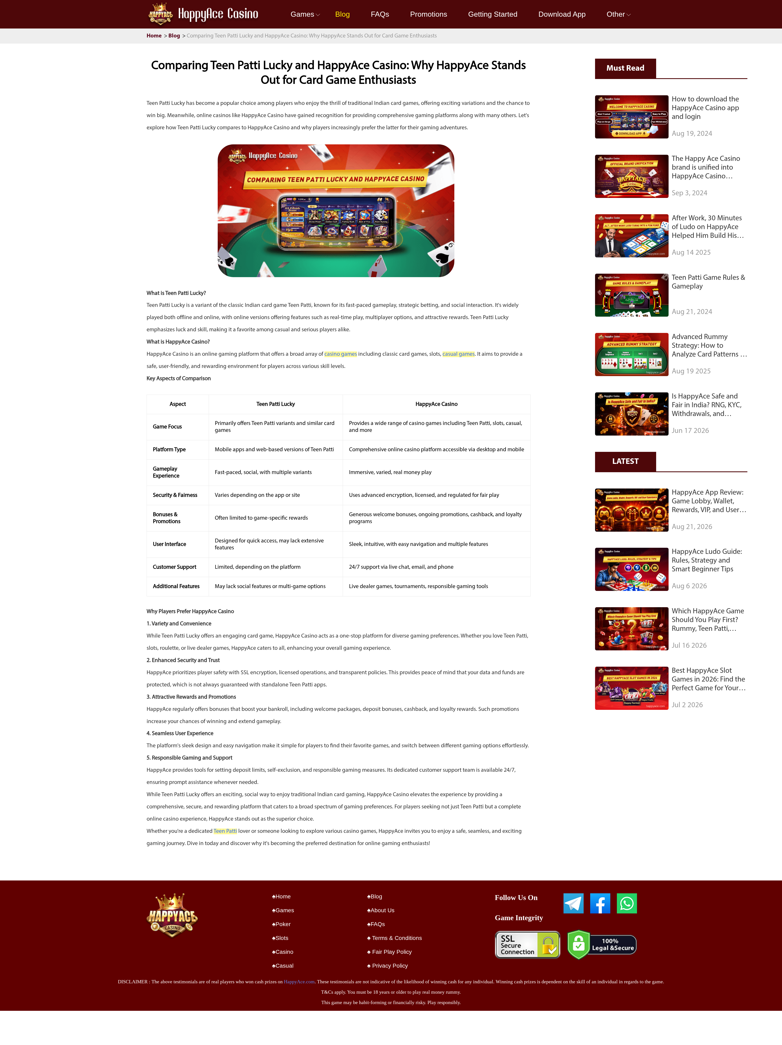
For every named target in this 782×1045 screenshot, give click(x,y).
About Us (382, 910)
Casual (284, 966)
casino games (340, 354)
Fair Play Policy (391, 952)
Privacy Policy (389, 966)
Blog (342, 14)
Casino (284, 952)
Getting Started (492, 14)
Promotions (428, 14)
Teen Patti (225, 831)
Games (302, 14)
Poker (283, 924)
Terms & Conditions (396, 938)
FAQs (380, 14)
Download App (562, 14)
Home (155, 36)
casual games (459, 354)
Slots (282, 938)
